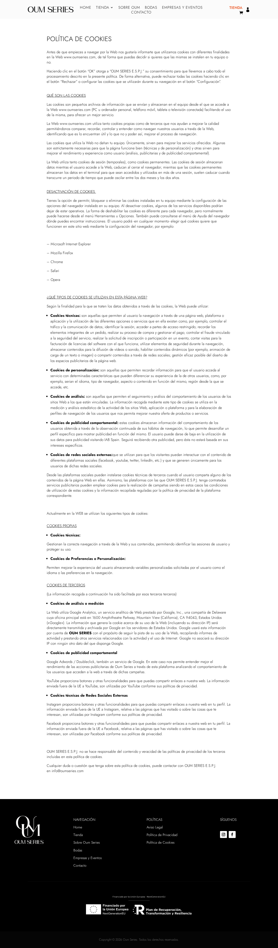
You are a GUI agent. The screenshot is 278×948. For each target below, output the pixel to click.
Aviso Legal (155, 827)
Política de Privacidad (162, 834)
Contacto (79, 865)
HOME (85, 8)
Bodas (77, 850)
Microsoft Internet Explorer (71, 244)
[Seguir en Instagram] (223, 834)
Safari (55, 270)
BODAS (151, 8)
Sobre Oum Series (86, 842)
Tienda (78, 834)
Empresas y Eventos (87, 857)
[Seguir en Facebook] (232, 834)
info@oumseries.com (68, 770)
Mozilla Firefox (62, 252)
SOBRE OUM (129, 8)
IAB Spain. (112, 439)
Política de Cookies (160, 842)
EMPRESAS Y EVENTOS (182, 8)
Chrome (57, 261)
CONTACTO (141, 13)
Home (77, 827)
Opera (55, 279)
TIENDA (102, 8)
